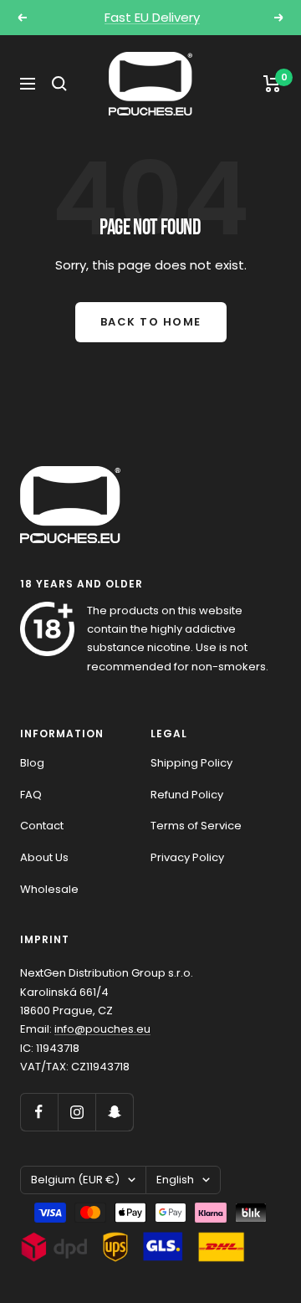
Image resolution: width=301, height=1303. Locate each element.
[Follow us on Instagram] (76, 1112)
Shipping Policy (191, 763)
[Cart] (272, 83)
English (175, 1180)
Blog (32, 763)
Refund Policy (186, 795)
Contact (42, 826)
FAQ (31, 795)
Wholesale (49, 889)
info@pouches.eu (102, 1029)
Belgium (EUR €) (75, 1180)
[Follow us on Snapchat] (114, 1112)
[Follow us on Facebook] (39, 1112)
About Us (44, 857)
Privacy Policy (187, 857)
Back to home (151, 322)
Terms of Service (196, 826)
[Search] (59, 83)
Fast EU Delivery (152, 17)
